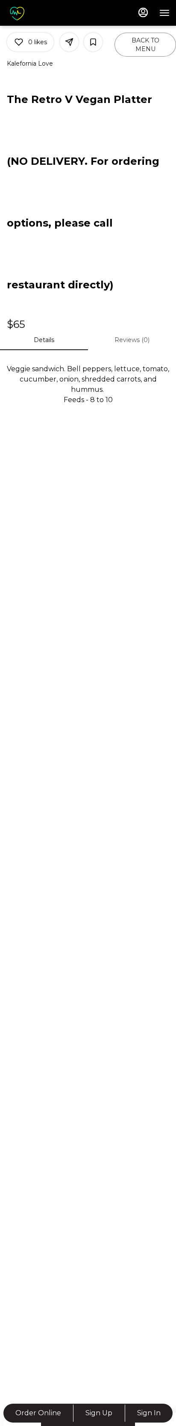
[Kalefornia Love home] (44, 13)
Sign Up (98, 1413)
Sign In (149, 1413)
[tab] (44, 340)
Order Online (38, 1413)
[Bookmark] (93, 42)
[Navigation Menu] (164, 13)
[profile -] (143, 12)
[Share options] (69, 42)
